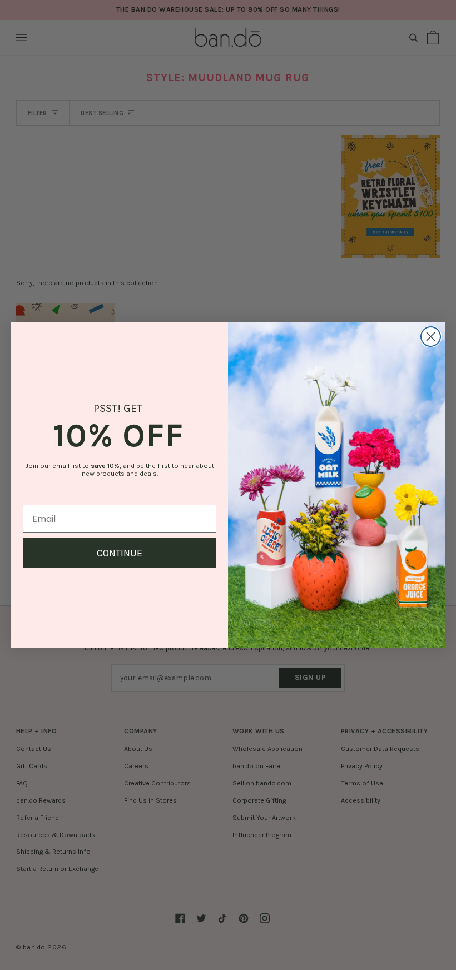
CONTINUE (119, 553)
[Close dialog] (430, 336)
